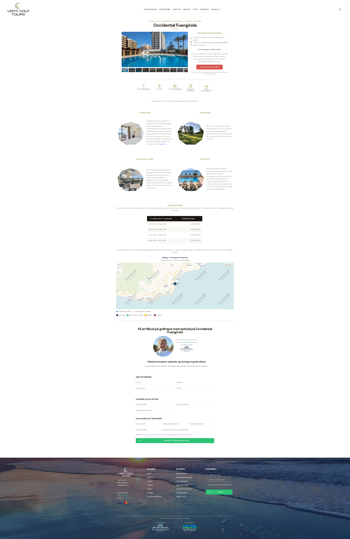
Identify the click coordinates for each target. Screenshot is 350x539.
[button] (175, 284)
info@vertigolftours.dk (128, 498)
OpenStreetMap (226, 308)
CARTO (231, 308)
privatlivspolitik (227, 484)
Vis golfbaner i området (124, 311)
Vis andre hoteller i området (143, 311)
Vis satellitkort (228, 265)
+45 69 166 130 (123, 495)
